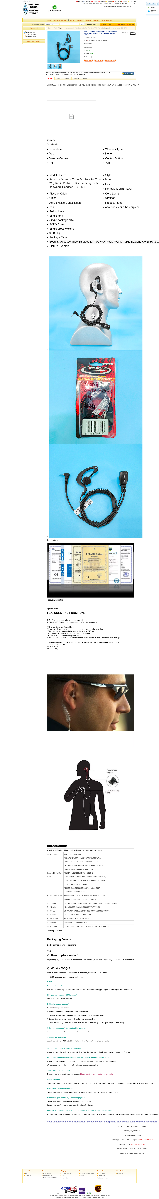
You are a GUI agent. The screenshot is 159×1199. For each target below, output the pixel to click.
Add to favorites (113, 3)
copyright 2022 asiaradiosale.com (83, 1197)
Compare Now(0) (31, 36)
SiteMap (106, 3)
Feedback (100, 3)
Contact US (28, 1175)
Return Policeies (121, 1171)
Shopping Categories (60, 20)
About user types (103, 1178)
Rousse (152, 7)
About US (80, 20)
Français (88, 1)
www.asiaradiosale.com (110, 6)
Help (94, 3)
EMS (63, 1175)
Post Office (65, 1178)
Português (117, 1)
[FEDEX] (82, 1193)
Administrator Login (98, 1197)
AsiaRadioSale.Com (63, 1195)
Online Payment (47, 1175)
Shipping (88, 20)
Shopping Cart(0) (31, 34)
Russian (125, 1)
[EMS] (87, 1193)
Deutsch (95, 1)
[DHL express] (90, 1193)
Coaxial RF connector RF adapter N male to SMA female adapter (67, 74)
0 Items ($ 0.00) (107, 24)
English (102, 1)
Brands (72, 20)
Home (49, 20)
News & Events (107, 20)
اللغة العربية (132, 1)
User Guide (100, 1171)
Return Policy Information (87, 1173)
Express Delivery (66, 1173)
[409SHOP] (69, 1193)
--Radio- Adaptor (58, 28)
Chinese (80, 1)
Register (85, 3)
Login (90, 3)
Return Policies (121, 1173)
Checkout (122, 24)
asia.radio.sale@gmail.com (66, 1197)
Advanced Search (92, 24)
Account (131, 24)
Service (81, 1171)
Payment (96, 20)
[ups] (97, 1193)
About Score (101, 1175)
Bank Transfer (47, 1173)
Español (109, 1)
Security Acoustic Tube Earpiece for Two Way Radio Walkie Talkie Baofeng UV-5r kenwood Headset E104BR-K (80, 72)
